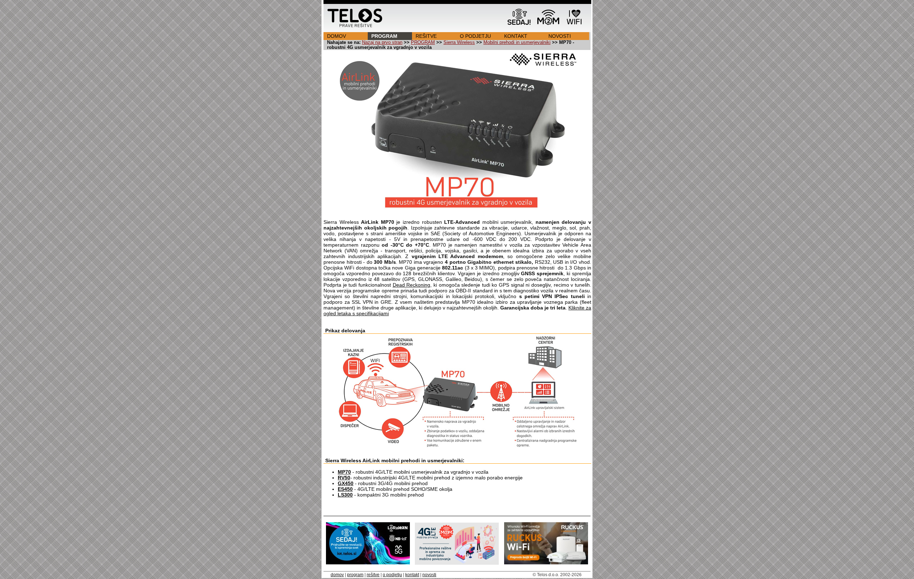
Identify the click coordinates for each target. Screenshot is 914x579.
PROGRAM (384, 36)
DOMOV (336, 36)
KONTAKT (515, 36)
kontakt (412, 574)
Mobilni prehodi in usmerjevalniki (517, 42)
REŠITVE (426, 36)
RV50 (344, 477)
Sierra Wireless (459, 42)
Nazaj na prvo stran (382, 42)
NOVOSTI (559, 36)
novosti (429, 574)
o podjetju (392, 574)
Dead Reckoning (412, 285)
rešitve (373, 574)
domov (337, 574)
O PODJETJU (475, 36)
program (355, 574)
